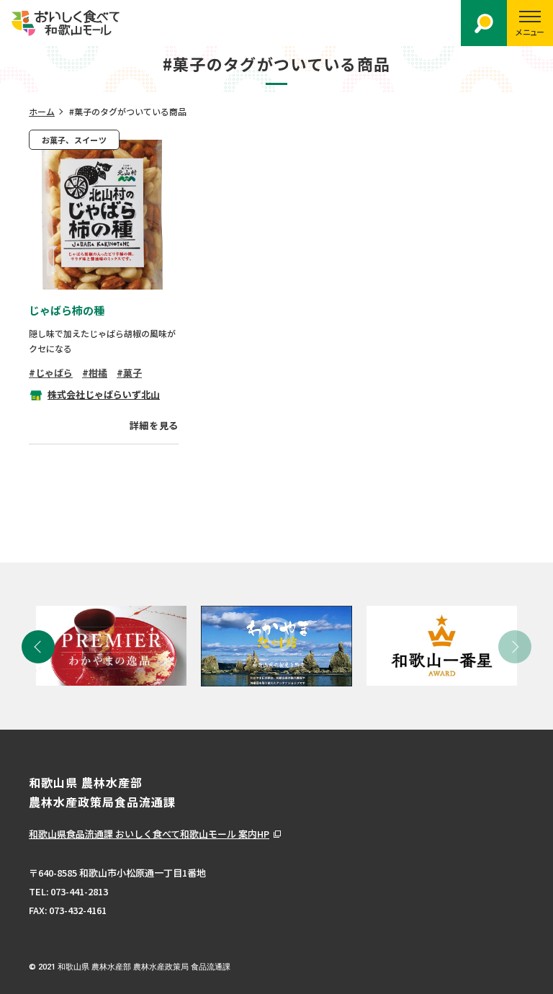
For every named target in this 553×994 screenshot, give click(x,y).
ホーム (42, 111)
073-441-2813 (79, 891)
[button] (38, 646)
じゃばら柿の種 (66, 310)
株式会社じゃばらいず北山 (104, 394)
